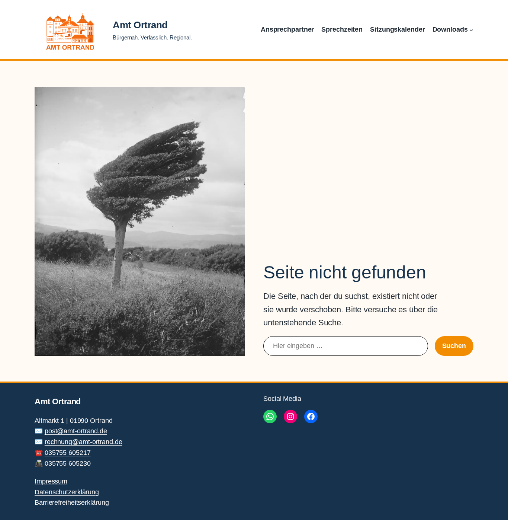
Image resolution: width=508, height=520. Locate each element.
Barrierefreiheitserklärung (72, 502)
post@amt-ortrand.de (76, 431)
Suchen (454, 346)
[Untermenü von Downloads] (471, 30)
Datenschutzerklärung (67, 492)
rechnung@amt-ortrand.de (83, 442)
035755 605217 (68, 452)
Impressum (51, 481)
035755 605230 (68, 463)
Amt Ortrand (140, 25)
